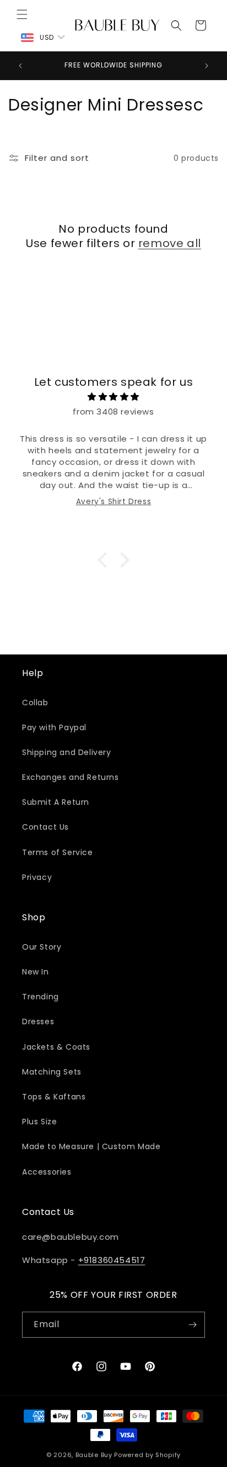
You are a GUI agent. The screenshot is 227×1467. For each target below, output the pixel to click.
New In (35, 971)
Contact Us (45, 826)
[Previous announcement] (20, 66)
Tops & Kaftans (53, 1096)
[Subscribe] (192, 1325)
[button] (22, 14)
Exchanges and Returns (70, 777)
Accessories (47, 1171)
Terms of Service (57, 852)
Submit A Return (55, 802)
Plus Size (39, 1121)
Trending (40, 996)
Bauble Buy (93, 1454)
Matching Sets (52, 1071)
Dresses (38, 1021)
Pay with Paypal (54, 727)
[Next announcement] (206, 66)
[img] (113, 396)
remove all (169, 243)
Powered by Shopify (147, 1454)
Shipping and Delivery (66, 752)
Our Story (41, 946)
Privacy (37, 877)
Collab (35, 702)
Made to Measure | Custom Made (91, 1146)
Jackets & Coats (56, 1046)
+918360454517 (111, 1260)
